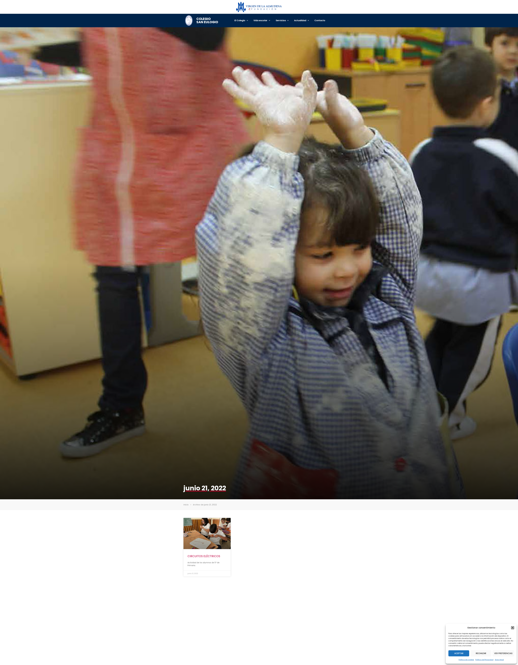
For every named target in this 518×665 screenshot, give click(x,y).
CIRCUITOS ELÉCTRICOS (204, 556)
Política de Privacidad (484, 660)
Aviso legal (499, 660)
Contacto (319, 20)
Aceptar (458, 653)
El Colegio (239, 20)
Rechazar (481, 653)
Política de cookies (466, 660)
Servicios (281, 20)
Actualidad (300, 20)
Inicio (186, 504)
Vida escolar (260, 20)
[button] (512, 627)
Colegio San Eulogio (207, 20)
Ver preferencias (503, 653)
